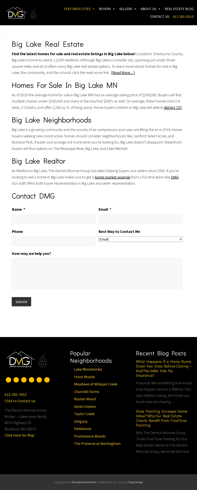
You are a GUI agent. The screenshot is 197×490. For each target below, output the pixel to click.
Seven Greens (85, 406)
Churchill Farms (86, 391)
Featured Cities (77, 9)
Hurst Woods (84, 376)
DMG (175, 177)
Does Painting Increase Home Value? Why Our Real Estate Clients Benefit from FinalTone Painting (161, 418)
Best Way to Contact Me (119, 231)
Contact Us (159, 16)
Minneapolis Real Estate (84, 482)
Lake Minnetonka (88, 369)
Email (104, 209)
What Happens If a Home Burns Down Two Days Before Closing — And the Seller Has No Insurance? (164, 368)
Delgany (81, 421)
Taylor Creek (84, 413)
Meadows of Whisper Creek (95, 384)
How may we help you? (31, 253)
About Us (148, 9)
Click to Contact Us (20, 400)
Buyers (105, 9)
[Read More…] (123, 72)
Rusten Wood (85, 398)
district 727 (173, 107)
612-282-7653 (16, 394)
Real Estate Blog (179, 9)
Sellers (125, 9)
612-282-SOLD (183, 16)
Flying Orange (135, 482)
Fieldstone (82, 428)
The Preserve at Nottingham (97, 443)
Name (18, 209)
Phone (17, 231)
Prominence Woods (89, 436)
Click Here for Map (19, 435)
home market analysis (112, 177)
